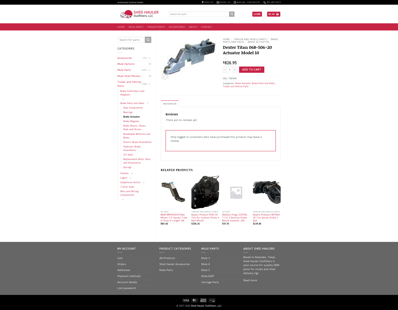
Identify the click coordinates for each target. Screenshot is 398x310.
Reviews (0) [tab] (169, 104)
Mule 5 (205, 270)
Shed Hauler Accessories (174, 264)
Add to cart (251, 69)
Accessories (177, 26)
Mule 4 (205, 264)
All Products (167, 258)
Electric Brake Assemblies (137, 142)
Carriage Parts (210, 282)
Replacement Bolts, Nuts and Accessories (136, 161)
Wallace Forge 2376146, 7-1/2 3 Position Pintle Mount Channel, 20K (235, 217)
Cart (120, 258)
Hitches (124, 173)
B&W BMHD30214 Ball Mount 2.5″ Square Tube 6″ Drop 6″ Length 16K (174, 217)
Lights (123, 177)
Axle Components (133, 107)
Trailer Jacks (127, 186)
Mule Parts (136, 26)
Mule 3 (205, 258)
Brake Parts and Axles (132, 103)
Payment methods (129, 276)
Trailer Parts (156, 26)
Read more (250, 280)
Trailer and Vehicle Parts (129, 84)
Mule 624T (207, 276)
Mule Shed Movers (129, 76)
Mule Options (126, 63)
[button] (257, 14)
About (193, 26)
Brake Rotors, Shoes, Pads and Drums (134, 127)
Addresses (123, 270)
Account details (127, 282)
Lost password (126, 288)
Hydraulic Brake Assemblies (132, 148)
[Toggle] (149, 58)
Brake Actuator (131, 116)
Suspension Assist (130, 182)
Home (121, 26)
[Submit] (231, 14)
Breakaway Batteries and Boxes (136, 136)
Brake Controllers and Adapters (132, 93)
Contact (206, 26)
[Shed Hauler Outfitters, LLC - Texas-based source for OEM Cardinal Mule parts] (140, 14)
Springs (127, 167)
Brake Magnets (131, 121)
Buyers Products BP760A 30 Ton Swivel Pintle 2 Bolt (266, 217)
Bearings (128, 112)
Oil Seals (128, 154)
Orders (121, 264)
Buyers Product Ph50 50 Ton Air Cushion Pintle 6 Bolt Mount (205, 217)
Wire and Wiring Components (129, 193)
